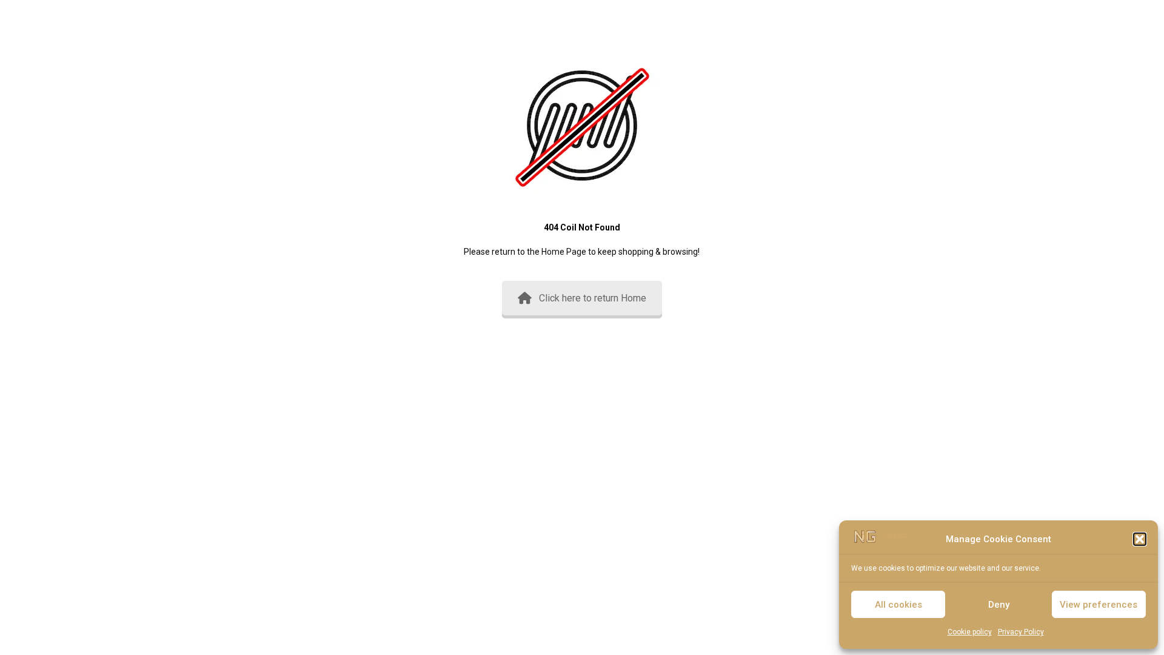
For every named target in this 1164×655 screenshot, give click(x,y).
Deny (998, 604)
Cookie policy (970, 632)
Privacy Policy (1021, 632)
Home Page (563, 252)
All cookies (898, 604)
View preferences (1098, 604)
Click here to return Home (592, 298)
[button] (1140, 539)
